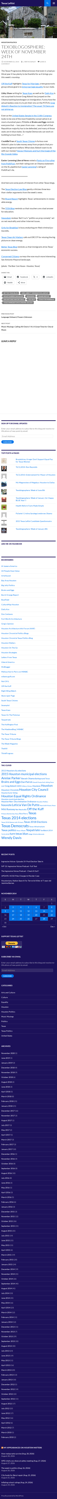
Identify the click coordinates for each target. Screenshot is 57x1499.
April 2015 (5, 1250)
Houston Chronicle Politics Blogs (15, 633)
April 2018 (5, 1091)
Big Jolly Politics (8, 585)
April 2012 (5, 1423)
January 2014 (6, 1322)
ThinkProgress (7, 753)
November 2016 (8, 1159)
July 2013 (5, 1351)
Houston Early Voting (9, 793)
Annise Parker (11, 778)
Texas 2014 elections (18, 817)
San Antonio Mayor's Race (14, 299)
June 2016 (5, 1183)
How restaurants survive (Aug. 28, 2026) (17, 1453)
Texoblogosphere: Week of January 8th (32, 529)
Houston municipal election (12, 799)
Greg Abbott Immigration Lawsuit (35, 293)
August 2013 (6, 1346)
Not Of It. (5, 681)
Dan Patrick (26, 782)
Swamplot (5, 705)
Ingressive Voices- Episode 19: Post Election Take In (22, 861)
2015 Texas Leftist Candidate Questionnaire (34, 521)
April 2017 (5, 1135)
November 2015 (8, 1216)
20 (36, 915)
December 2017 (8, 1111)
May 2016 (5, 1187)
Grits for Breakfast (9, 227)
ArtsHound (6, 576)
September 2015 (8, 1226)
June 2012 (5, 1413)
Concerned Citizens (10, 256)
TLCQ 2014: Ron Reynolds (26, 467)
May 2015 (5, 1245)
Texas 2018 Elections (35, 821)
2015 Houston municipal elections (24, 774)
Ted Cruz (31, 299)
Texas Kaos (27, 93)
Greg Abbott (10, 786)
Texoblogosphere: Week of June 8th (30, 490)
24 (13, 919)
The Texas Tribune (8, 734)
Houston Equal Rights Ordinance (23, 796)
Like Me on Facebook (11, 544)
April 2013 (5, 1365)
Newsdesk (6, 218)
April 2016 (5, 1192)
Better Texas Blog (9, 246)
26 (28, 919)
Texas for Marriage (30, 83)
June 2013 (5, 1355)
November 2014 (8, 1274)
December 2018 (8, 1067)
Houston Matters (8, 643)
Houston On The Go (9, 648)
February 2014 (7, 1317)
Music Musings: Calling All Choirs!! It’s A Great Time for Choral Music (27, 326)
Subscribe (7, 442)
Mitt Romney (8, 809)
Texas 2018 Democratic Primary (12, 822)
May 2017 (5, 1130)
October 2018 (7, 1077)
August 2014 (6, 1288)
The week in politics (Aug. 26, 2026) (15, 1468)
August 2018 (6, 1082)
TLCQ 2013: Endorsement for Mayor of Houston (35, 475)
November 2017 (8, 1115)
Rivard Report (11, 198)
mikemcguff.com (8, 676)
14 (44, 911)
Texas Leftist (8, 3)
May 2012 (5, 1418)
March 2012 (6, 1427)
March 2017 (6, 1139)
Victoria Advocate (38, 834)
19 (28, 915)
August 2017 (6, 1120)
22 (52, 915)
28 (44, 919)
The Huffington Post (9, 724)
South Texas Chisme (26, 141)
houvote (6, 805)
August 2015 (6, 1231)
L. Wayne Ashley (29, 62)
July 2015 (5, 1235)
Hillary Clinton (27, 786)
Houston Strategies (9, 652)
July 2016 (5, 1178)
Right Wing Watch (8, 691)
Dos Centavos (7, 614)
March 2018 (6, 1096)
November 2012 (8, 1389)
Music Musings (7, 1016)
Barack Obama (28, 778)
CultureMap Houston (10, 604)
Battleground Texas (42, 779)
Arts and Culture (8, 992)
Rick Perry (23, 813)
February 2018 (7, 1101)
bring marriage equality (32, 86)
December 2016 (8, 1154)
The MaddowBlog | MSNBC (12, 729)
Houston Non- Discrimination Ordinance (18, 801)
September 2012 (8, 1399)
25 (21, 919)
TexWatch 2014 (46, 830)
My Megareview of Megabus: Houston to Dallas (35, 482)
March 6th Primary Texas (48, 805)
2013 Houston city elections (13, 770)
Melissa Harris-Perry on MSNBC (14, 672)
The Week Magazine (9, 744)
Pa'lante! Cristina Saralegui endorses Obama (34, 513)
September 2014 (8, 1283)
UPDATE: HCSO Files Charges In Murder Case (20, 876)
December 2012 (8, 1384)
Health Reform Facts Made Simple (30, 506)
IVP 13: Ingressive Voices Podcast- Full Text (19, 866)
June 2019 (5, 1058)
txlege (30, 834)
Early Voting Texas (48, 782)
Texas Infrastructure (37, 827)
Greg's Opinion (7, 624)
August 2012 (6, 1403)
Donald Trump (37, 782)
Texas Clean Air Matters (12, 237)
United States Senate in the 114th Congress (32, 115)
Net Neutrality (21, 809)
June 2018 (5, 1087)
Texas (32, 813)
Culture (4, 997)
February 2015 (7, 1259)
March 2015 (6, 1255)
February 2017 (7, 1144)
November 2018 (8, 1072)
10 (13, 911)
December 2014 (8, 1269)
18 (21, 915)
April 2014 (5, 1307)
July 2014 (5, 1293)
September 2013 (8, 1341)
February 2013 (7, 1375)
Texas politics (8, 830)
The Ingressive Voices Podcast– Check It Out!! (20, 871)
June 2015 (5, 1240)
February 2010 (7, 1437)
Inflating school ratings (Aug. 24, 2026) (17, 1482)
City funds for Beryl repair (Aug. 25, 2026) (18, 1475)
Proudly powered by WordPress (12, 1496)
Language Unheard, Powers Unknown (16, 315)
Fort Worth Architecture (11, 619)
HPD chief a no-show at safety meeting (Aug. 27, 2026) (23, 1461)
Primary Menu (54, 3)
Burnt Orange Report (10, 595)
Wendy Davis (11, 838)
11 (21, 911)
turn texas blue (19, 833)
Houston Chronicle (10, 790)
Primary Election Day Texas (10, 814)
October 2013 (7, 1336)
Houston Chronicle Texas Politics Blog (17, 638)
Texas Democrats (15, 826)
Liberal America (7, 662)
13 (36, 911)
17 (13, 915)
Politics (4, 1021)
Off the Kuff (6, 83)
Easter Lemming (29, 166)
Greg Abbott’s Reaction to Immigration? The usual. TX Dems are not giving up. (28, 105)
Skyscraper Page (8, 696)
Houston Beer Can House (13, 296)
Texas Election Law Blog (16, 189)
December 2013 (8, 1327)
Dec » (53, 926)
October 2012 (7, 1394)
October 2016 (7, 1163)
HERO (19, 786)
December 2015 (8, 1211)
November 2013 (8, 1331)
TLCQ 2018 (5, 834)
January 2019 (6, 1063)
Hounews (36, 786)
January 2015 (6, 1264)
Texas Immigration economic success (18, 302)
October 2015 (7, 1221)
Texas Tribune (21, 830)
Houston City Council (33, 789)
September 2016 (8, 1168)
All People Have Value (10, 571)
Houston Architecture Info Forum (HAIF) (18, 628)
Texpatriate (6, 720)
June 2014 (5, 1298)
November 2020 (8, 1053)
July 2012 (5, 1408)
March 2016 (6, 1197)
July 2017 (5, 1125)
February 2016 (7, 1202)
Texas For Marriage (46, 299)
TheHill (4, 748)
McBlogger (5, 667)
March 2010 (6, 1432)
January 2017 (6, 1149)
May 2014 (5, 1303)
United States (6, 1036)
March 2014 (6, 1312)
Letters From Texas (9, 657)
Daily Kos (49, 93)
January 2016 (6, 1207)
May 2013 (5, 1360)
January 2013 (6, 1379)
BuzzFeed (5, 600)
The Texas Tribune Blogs (11, 739)
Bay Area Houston (8, 580)
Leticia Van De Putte (25, 805)
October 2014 (7, 1279)
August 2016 (6, 1173)
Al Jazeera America (9, 566)
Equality (4, 1002)
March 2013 (6, 1370)
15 (52, 911)
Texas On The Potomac (10, 715)
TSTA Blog (9, 208)
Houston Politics (9, 42)
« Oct (4, 926)
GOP (3, 786)
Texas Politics (6, 1031)
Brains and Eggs (7, 590)
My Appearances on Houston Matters (23, 1447)
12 (28, 911)
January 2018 (6, 1106)
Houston (47, 785)
